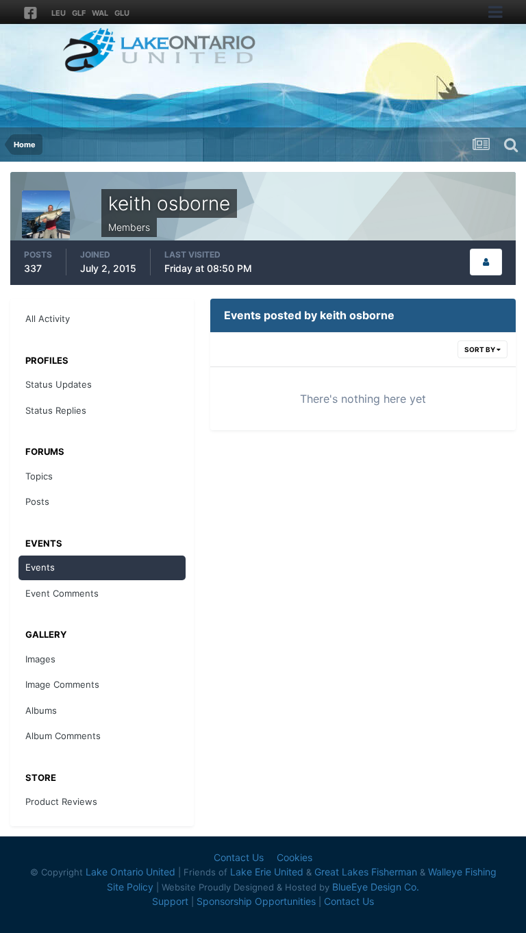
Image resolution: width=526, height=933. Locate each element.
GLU (121, 13)
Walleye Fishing (462, 872)
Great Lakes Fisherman (365, 872)
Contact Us (239, 857)
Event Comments (62, 593)
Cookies (294, 857)
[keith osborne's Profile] (486, 262)
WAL (100, 13)
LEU (58, 13)
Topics (39, 476)
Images (40, 659)
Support (170, 901)
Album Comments (63, 735)
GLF (79, 13)
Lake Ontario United (130, 872)
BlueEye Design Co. (375, 887)
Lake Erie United (266, 872)
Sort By (480, 349)
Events (40, 567)
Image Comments (62, 684)
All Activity (47, 318)
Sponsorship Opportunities (256, 901)
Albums (41, 710)
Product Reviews (61, 801)
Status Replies (55, 410)
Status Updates (58, 384)
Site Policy (130, 887)
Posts (37, 501)
